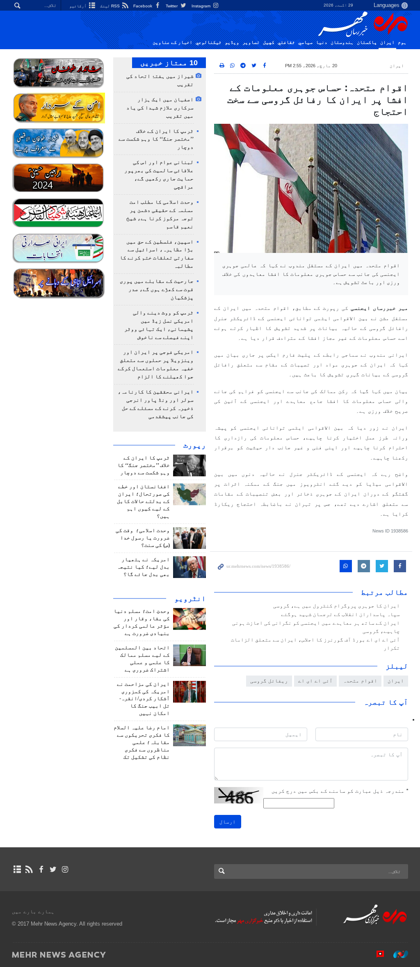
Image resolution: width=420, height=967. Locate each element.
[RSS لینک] (29, 869)
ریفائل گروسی (269, 681)
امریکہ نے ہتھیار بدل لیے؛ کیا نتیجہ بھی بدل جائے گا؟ (143, 567)
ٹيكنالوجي (208, 42)
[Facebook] (41, 869)
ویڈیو (232, 42)
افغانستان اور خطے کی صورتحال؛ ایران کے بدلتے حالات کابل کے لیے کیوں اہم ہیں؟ (143, 501)
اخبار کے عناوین (172, 42)
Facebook (143, 6)
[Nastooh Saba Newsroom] (396, 954)
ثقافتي (286, 42)
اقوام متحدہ (360, 681)
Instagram (202, 6)
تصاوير (251, 42)
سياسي (305, 42)
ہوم (402, 42)
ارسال (227, 822)
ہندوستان (342, 42)
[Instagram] (65, 869)
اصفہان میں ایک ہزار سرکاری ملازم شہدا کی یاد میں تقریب (160, 108)
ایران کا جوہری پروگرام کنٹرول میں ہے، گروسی (336, 606)
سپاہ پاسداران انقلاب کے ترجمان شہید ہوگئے (340, 614)
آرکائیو (78, 6)
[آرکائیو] (17, 869)
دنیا (321, 42)
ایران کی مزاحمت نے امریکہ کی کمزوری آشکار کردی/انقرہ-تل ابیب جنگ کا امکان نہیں (143, 699)
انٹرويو (190, 598)
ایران (387, 42)
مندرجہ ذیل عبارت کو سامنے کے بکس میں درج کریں (340, 791)
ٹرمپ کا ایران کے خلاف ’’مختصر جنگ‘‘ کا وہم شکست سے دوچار (156, 139)
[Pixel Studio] (376, 954)
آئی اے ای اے (315, 681)
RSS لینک (110, 6)
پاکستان (367, 42)
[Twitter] (53, 869)
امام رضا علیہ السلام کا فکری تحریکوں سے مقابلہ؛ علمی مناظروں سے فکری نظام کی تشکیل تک (142, 742)
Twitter (172, 6)
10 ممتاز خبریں (169, 63)
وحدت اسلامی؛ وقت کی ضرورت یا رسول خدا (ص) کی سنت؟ (143, 538)
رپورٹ (194, 445)
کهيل (268, 42)
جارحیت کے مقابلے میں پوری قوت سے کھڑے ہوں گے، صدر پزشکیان (157, 289)
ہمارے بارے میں (33, 911)
